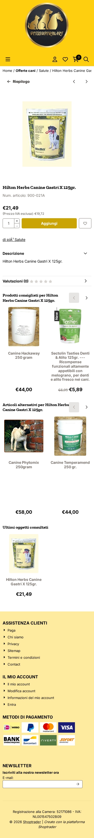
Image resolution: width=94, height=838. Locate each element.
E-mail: (43, 777)
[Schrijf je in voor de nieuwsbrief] (78, 784)
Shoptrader (32, 822)
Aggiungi (49, 223)
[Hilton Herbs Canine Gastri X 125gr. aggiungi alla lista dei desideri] (85, 223)
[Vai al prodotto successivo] (86, 81)
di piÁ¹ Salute (14, 239)
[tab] (47, 253)
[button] (8, 59)
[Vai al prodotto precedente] (74, 81)
